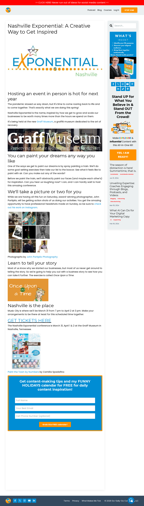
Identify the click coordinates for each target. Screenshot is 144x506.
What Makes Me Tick (91, 500)
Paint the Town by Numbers (23, 371)
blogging (113, 198)
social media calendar (127, 174)
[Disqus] (55, 460)
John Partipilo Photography (42, 256)
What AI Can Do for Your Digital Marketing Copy (122, 213)
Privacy (75, 500)
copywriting (117, 220)
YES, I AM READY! (123, 155)
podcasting (121, 198)
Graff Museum (45, 121)
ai (110, 220)
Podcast (91, 10)
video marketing (115, 201)
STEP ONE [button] (129, 10)
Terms (67, 500)
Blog (100, 10)
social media (114, 174)
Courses (108, 10)
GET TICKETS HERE (29, 320)
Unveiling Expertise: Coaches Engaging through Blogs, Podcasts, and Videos (122, 189)
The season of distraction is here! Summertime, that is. (123, 168)
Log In (116, 10)
